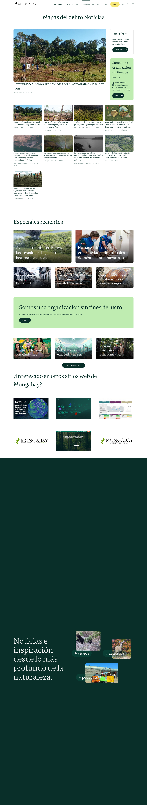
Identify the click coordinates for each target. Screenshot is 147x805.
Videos (67, 4)
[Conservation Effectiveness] (116, 420)
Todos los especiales (72, 365)
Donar (115, 4)
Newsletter (119, 50)
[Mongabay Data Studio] (73, 420)
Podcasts (75, 4)
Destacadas (57, 4)
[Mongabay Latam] (31, 453)
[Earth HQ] (31, 420)
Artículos (95, 4)
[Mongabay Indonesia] (116, 453)
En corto (105, 4)
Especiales (86, 4)
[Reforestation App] (73, 453)
